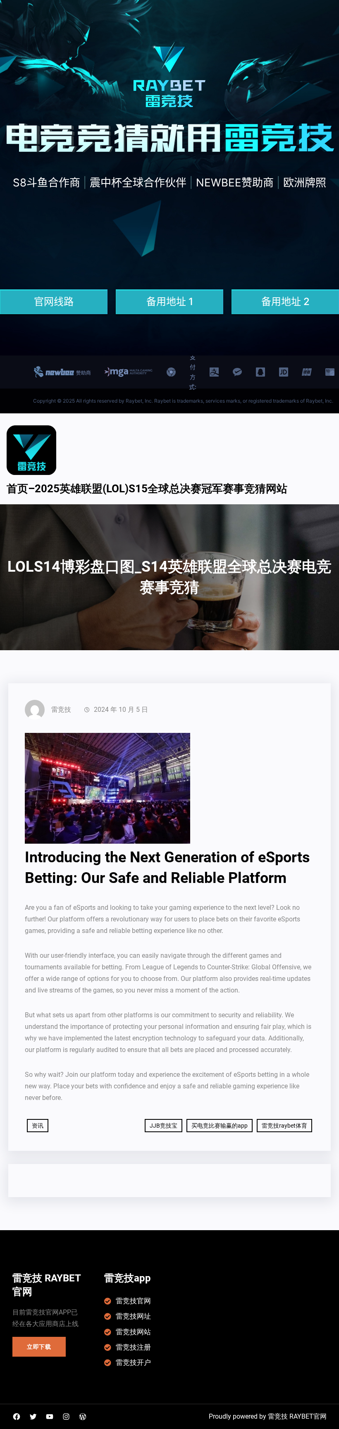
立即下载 (39, 1346)
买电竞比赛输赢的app (219, 1125)
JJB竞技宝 (163, 1125)
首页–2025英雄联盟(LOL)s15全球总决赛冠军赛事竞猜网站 (147, 488)
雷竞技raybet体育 (284, 1125)
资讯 (37, 1125)
